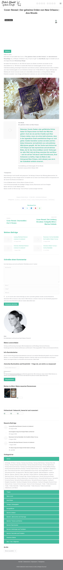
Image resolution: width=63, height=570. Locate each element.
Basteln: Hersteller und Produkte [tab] (15, 533)
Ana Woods (17, 199)
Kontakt (20, 561)
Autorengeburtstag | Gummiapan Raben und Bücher (21, 431)
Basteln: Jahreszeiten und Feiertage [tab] (16, 517)
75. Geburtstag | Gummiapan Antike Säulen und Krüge (22, 447)
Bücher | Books (8, 20)
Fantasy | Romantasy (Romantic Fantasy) (39, 199)
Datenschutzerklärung (15, 374)
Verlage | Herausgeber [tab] (13, 504)
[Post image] (8, 239)
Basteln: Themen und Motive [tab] (14, 521)
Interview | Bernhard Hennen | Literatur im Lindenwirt (21, 247)
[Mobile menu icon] (60, 3)
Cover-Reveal (23, 199)
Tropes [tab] (8, 492)
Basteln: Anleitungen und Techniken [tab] (16, 529)
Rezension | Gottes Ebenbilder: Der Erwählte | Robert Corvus (51, 238)
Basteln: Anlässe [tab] (11, 512)
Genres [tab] (8, 459)
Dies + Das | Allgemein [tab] (13, 541)
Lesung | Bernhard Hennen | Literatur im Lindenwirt (21, 238)
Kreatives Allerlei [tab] (11, 537)
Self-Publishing (51, 199)
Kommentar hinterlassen (41, 197)
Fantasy (28, 199)
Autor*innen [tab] (10, 500)
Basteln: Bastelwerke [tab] (12, 525)
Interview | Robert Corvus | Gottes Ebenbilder (50, 247)
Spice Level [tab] (10, 496)
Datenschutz (27, 561)
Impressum (34, 561)
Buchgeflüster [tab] (10, 508)
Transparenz (41, 561)
